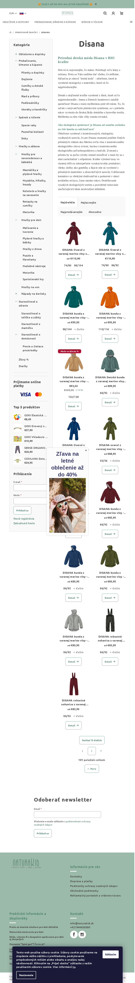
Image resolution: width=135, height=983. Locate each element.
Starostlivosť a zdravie (28, 303)
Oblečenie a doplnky (32, 54)
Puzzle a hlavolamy (29, 257)
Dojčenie (27, 79)
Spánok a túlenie (29, 117)
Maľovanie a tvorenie (30, 229)
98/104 (78, 265)
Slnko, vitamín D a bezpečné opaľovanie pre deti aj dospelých (36, 938)
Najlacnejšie (88, 202)
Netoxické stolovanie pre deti (26, 932)
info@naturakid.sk (82, 923)
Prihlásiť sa (22, 510)
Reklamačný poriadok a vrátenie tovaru (95, 895)
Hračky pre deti (31, 220)
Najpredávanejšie (72, 212)
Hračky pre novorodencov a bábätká (31, 158)
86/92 (115, 265)
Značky (23, 366)
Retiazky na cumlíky (30, 203)
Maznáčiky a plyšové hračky (32, 172)
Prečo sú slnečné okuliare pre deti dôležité (33, 927)
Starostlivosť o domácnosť (30, 336)
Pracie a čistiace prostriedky (33, 348)
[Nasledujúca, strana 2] (92, 751)
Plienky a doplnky (32, 72)
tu (74, 967)
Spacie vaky (28, 125)
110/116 (103, 329)
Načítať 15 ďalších (92, 740)
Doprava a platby (81, 881)
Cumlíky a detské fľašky (32, 87)
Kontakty (76, 876)
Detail (71, 274)
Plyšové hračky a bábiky (33, 240)
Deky (24, 138)
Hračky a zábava (29, 146)
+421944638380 (80, 927)
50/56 (103, 460)
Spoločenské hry (33, 279)
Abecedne (95, 212)
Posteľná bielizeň (32, 131)
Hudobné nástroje (34, 266)
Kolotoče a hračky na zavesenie (34, 193)
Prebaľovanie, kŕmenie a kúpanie (30, 62)
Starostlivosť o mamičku (30, 326)
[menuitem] (16, 22)
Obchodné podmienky (84, 890)
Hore (93, 768)
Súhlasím (110, 954)
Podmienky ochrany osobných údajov (94, 886)
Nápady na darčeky (33, 293)
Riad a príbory (30, 96)
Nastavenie (26, 975)
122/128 (73, 396)
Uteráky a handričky (34, 109)
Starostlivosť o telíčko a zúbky (31, 315)
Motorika (29, 212)
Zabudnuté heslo (24, 523)
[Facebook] (74, 934)
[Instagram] (82, 934)
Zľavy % (24, 359)
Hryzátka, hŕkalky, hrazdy (34, 182)
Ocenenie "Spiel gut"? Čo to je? (27, 944)
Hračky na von (30, 287)
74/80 (67, 265)
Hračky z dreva (32, 249)
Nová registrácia (24, 518)
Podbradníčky (30, 102)
